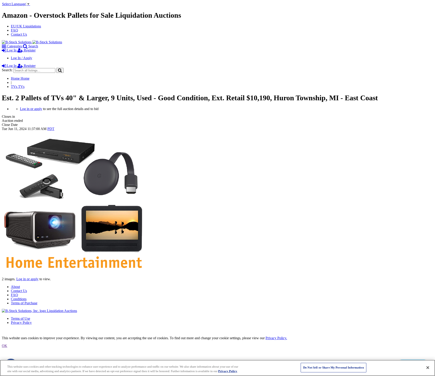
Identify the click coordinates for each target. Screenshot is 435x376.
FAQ (14, 30)
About (15, 287)
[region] (217, 368)
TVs (17, 86)
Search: (7, 70)
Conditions (19, 299)
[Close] (428, 368)
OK (4, 346)
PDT (50, 129)
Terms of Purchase (24, 303)
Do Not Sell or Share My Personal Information (333, 367)
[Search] (60, 70)
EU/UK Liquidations (26, 26)
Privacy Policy (21, 322)
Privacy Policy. (276, 338)
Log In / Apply (21, 58)
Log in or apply (31, 109)
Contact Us (19, 34)
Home (20, 78)
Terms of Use (20, 318)
